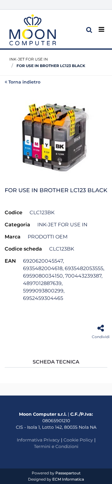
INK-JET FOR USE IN (28, 59)
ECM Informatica (68, 479)
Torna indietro (24, 82)
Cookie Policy (78, 440)
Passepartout (68, 473)
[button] (56, 136)
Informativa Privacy (38, 440)
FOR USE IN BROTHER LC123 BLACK (50, 65)
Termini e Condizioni (56, 446)
